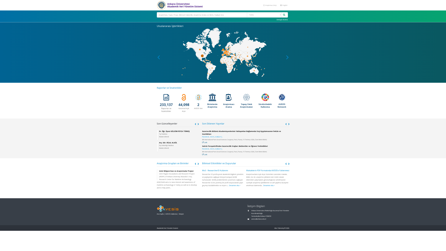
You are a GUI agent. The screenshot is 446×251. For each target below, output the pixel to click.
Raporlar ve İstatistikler (169, 87)
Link (205, 142)
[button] (287, 57)
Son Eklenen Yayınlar (213, 123)
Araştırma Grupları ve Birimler (173, 163)
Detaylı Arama (282, 19)
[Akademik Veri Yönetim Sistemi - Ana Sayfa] (162, 5)
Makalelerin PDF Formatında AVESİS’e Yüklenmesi (267, 170)
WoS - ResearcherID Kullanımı (215, 170)
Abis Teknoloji (279, 228)
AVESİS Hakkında (171, 214)
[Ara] (284, 15)
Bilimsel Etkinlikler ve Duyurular (219, 163)
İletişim (181, 214)
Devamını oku (234, 185)
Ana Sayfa (160, 214)
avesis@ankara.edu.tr (258, 219)
